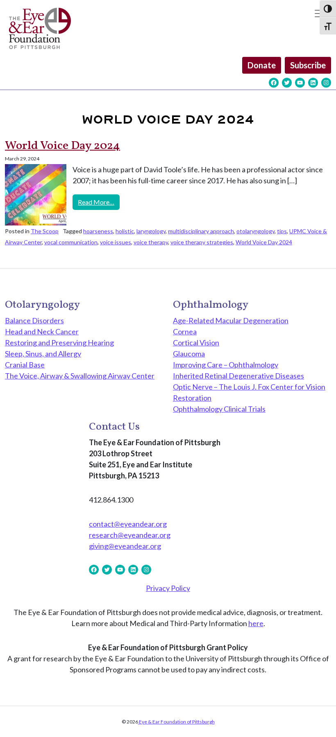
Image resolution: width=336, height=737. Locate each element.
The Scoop (45, 231)
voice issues (115, 242)
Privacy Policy (168, 588)
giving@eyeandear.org (125, 545)
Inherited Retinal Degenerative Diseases (238, 375)
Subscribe (308, 65)
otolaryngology (255, 231)
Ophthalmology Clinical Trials (219, 408)
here (255, 623)
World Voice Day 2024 (62, 146)
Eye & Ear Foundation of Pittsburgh (176, 722)
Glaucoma (189, 353)
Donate (261, 65)
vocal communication (71, 242)
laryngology (151, 231)
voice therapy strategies (201, 242)
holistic (125, 231)
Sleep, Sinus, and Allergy (43, 353)
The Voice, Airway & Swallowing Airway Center (79, 375)
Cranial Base (25, 364)
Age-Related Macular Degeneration (230, 320)
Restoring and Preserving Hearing (59, 342)
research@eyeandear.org (129, 534)
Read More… (99, 202)
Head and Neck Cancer (42, 331)
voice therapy (151, 242)
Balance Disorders (34, 320)
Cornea (185, 331)
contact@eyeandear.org (128, 523)
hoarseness (98, 231)
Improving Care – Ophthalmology (225, 364)
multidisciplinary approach (201, 231)
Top (316, 717)
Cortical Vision (196, 342)
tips (282, 231)
